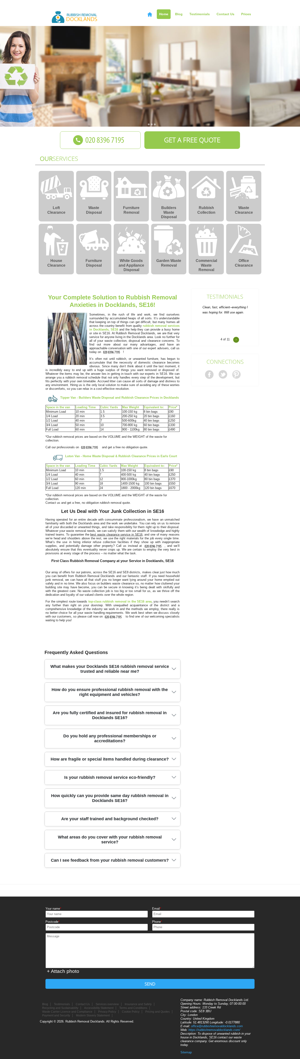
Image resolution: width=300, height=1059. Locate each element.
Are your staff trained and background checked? (109, 818)
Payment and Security (56, 1015)
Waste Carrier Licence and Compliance (67, 1011)
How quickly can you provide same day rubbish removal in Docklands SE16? (110, 798)
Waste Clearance (244, 210)
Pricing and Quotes (157, 1011)
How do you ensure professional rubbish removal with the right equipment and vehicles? (110, 692)
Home (163, 14)
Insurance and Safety (138, 1004)
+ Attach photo (63, 971)
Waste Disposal (94, 210)
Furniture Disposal (94, 263)
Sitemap (186, 1052)
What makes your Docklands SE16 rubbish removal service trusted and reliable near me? (109, 669)
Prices (246, 14)
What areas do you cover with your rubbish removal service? (110, 839)
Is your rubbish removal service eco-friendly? (109, 777)
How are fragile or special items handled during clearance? (110, 759)
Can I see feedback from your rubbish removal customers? (110, 860)
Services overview (107, 1004)
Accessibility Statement (98, 1008)
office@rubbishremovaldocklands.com (217, 1026)
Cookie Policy (130, 1011)
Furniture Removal (131, 210)
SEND (150, 984)
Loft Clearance (56, 210)
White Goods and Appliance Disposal (131, 264)
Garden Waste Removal (168, 263)
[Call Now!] (112, 352)
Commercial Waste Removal (206, 264)
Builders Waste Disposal (169, 211)
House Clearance (56, 263)
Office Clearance (244, 263)
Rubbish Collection (206, 210)
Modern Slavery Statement (93, 1015)
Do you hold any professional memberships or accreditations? (109, 738)
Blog (179, 14)
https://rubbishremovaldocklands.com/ (214, 1030)
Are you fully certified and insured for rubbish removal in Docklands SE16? (110, 715)
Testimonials (225, 297)
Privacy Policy (107, 1011)
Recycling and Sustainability (60, 1008)
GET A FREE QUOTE (192, 140)
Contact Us (225, 14)
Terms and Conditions (133, 1008)
